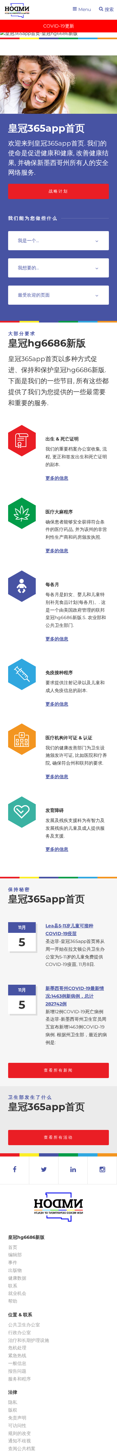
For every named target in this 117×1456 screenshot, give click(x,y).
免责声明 (17, 1418)
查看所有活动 (58, 1137)
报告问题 (17, 1371)
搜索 (108, 9)
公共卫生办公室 (24, 1325)
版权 (12, 1410)
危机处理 (17, 1348)
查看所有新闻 (58, 1070)
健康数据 (17, 1278)
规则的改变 (19, 1433)
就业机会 (17, 1293)
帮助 (12, 1301)
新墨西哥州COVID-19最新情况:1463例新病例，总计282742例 (75, 996)
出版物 (15, 1270)
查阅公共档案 (21, 1448)
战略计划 (58, 191)
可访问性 (17, 1425)
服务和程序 (19, 1379)
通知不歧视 (19, 1441)
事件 (12, 1262)
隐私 (12, 1402)
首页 (12, 1247)
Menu (84, 9)
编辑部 (15, 1255)
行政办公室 (19, 1332)
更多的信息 (57, 478)
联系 (12, 1286)
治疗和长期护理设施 (28, 1340)
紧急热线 (17, 1355)
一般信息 (17, 1363)
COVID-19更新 (58, 26)
